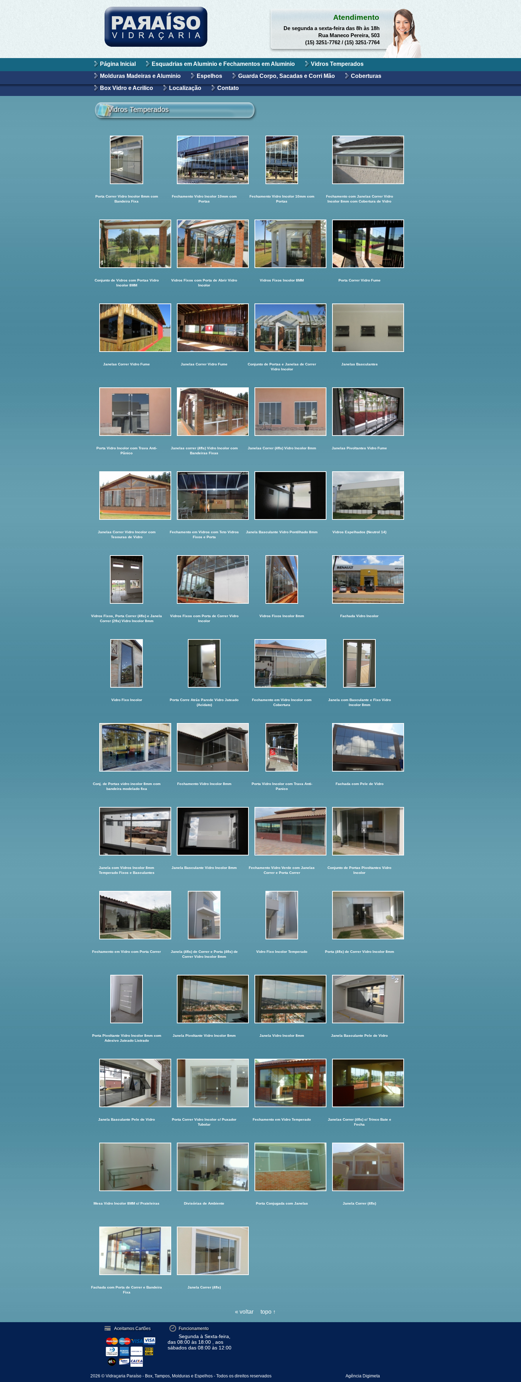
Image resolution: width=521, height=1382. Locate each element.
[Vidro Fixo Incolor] (126, 663)
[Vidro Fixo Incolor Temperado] (282, 915)
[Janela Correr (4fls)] (359, 1167)
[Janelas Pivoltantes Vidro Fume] (359, 412)
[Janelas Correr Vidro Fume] (126, 328)
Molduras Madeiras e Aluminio (140, 76)
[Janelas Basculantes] (359, 328)
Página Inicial (118, 64)
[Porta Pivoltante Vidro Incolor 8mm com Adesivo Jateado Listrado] (126, 999)
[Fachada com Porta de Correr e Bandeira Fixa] (126, 1251)
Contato (228, 88)
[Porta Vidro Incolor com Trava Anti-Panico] (282, 747)
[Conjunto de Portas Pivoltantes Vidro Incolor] (359, 831)
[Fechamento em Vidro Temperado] (282, 1083)
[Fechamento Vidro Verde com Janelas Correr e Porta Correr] (282, 831)
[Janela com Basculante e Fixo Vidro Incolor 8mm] (359, 663)
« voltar (244, 1312)
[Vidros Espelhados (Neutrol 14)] (359, 495)
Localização (185, 88)
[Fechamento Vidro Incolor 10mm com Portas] (204, 160)
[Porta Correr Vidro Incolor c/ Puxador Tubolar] (204, 1083)
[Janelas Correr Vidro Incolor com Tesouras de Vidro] (126, 495)
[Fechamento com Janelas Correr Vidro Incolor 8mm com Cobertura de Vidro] (359, 160)
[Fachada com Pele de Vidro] (359, 747)
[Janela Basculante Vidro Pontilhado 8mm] (282, 495)
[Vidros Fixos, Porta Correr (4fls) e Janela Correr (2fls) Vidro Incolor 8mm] (126, 579)
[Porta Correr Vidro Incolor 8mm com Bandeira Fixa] (126, 160)
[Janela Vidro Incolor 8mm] (282, 999)
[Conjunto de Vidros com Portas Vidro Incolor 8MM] (126, 244)
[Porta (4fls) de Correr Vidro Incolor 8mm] (359, 915)
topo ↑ (268, 1312)
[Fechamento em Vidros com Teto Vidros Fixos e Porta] (204, 495)
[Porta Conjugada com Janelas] (282, 1167)
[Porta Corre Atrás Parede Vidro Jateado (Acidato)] (204, 663)
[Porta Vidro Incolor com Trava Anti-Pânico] (126, 412)
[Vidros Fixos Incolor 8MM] (282, 244)
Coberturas (366, 76)
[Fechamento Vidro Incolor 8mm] (204, 747)
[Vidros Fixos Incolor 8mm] (282, 579)
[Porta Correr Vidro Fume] (359, 244)
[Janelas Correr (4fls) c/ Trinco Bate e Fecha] (359, 1083)
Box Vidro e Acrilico (126, 88)
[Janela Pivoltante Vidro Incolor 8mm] (204, 999)
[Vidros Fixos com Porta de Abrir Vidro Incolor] (204, 244)
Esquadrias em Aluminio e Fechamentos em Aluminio (223, 64)
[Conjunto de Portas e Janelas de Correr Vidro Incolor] (282, 328)
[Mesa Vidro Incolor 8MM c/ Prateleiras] (126, 1167)
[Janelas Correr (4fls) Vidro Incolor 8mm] (282, 412)
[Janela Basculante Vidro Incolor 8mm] (204, 831)
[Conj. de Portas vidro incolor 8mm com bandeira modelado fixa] (126, 747)
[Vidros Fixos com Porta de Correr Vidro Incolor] (204, 579)
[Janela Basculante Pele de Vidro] (359, 999)
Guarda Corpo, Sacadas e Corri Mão (286, 76)
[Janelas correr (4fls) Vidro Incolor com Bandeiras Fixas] (204, 412)
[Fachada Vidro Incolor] (359, 579)
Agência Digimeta (363, 1376)
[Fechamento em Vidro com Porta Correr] (126, 915)
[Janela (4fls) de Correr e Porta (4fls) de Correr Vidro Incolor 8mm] (204, 915)
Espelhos (209, 76)
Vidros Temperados (337, 64)
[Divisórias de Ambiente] (204, 1167)
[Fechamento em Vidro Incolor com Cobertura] (282, 663)
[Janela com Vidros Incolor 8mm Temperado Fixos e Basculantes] (126, 831)
